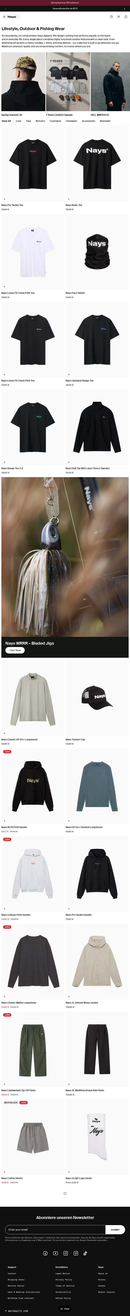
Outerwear (55, 121)
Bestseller (105, 121)
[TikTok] (85, 1253)
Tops (28, 121)
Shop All (6, 121)
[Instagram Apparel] (77, 1253)
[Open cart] (125, 16)
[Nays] (13, 16)
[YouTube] (56, 1253)
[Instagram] (67, 1253)
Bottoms (40, 121)
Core (18, 121)
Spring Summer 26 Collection (65, 3)
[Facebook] (46, 1253)
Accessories (88, 121)
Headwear (71, 121)
